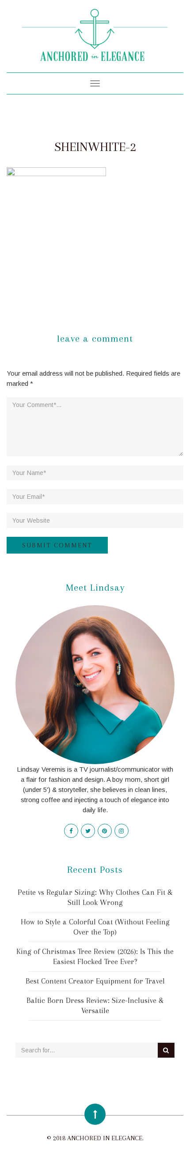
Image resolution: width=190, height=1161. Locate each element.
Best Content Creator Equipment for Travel (95, 980)
